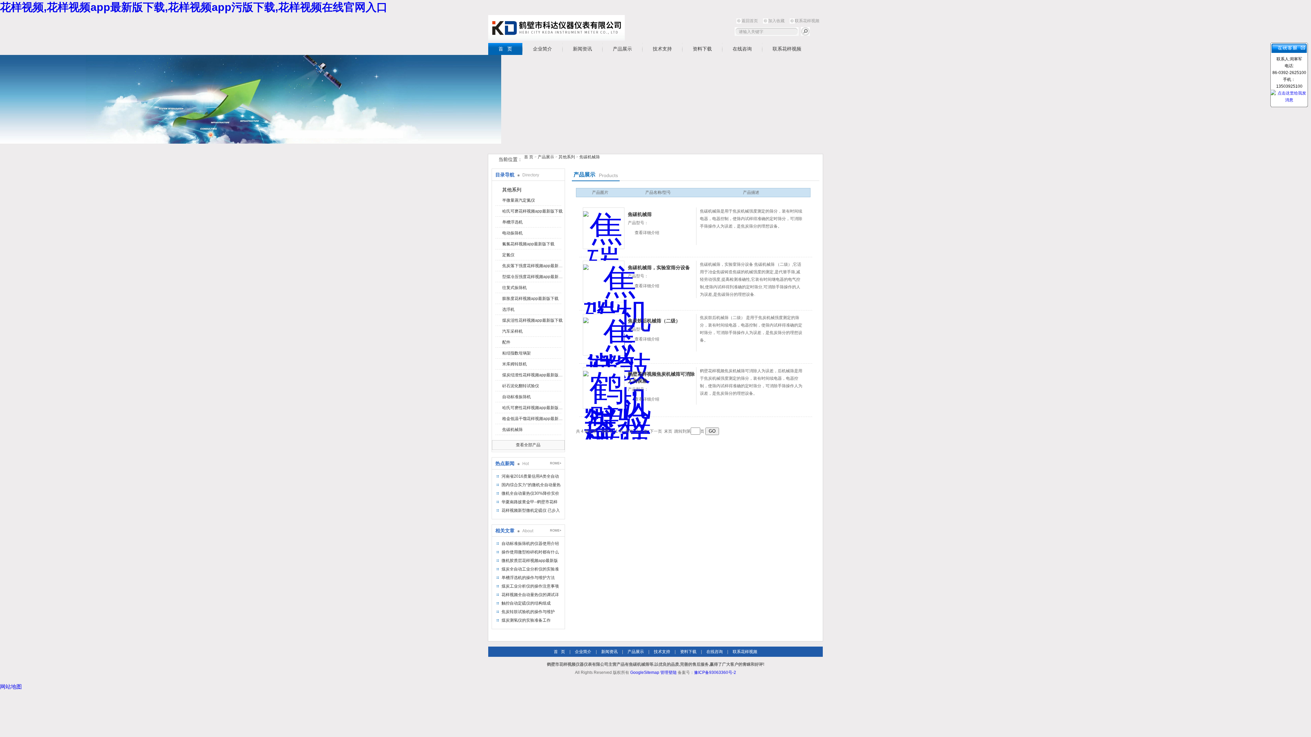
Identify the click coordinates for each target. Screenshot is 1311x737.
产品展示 (622, 49)
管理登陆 (668, 672)
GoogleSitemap (644, 672)
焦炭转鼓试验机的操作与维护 (528, 611)
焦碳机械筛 (589, 157)
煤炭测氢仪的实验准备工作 (526, 620)
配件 (506, 342)
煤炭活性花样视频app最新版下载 (532, 320)
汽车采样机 (512, 331)
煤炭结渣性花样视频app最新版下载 (533, 375)
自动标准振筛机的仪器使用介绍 (530, 543)
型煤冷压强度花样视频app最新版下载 (533, 276)
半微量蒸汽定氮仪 (518, 200)
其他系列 (567, 157)
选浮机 (508, 309)
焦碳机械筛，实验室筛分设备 (659, 267)
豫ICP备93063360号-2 (715, 672)
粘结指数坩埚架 (516, 353)
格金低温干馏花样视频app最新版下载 (533, 418)
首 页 (505, 49)
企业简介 (542, 49)
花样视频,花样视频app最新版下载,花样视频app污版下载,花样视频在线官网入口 (193, 7)
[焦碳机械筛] (603, 228)
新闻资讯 (582, 49)
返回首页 (750, 20)
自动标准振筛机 (516, 396)
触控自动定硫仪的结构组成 (526, 603)
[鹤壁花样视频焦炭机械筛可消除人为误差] (603, 388)
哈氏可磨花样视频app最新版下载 (532, 211)
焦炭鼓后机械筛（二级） (654, 320)
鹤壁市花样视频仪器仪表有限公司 (556, 28)
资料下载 (702, 49)
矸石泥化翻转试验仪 (520, 386)
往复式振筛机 (514, 287)
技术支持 (662, 49)
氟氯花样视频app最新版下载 (528, 244)
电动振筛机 (512, 233)
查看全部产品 (528, 445)
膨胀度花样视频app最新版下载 (530, 298)
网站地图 (11, 687)
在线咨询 (742, 49)
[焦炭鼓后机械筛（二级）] (603, 335)
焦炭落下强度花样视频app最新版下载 (533, 265)
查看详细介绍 (647, 232)
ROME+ (555, 463)
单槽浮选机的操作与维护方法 (528, 577)
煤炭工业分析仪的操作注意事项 (530, 586)
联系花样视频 (807, 20)
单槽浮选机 (512, 222)
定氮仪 (508, 254)
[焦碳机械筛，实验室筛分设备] (603, 281)
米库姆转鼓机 (514, 364)
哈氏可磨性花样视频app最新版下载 (533, 407)
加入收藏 (776, 20)
